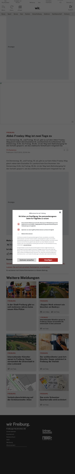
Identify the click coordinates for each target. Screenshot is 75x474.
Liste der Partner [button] (27, 245)
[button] (37, 234)
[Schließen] (60, 212)
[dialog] (37, 237)
